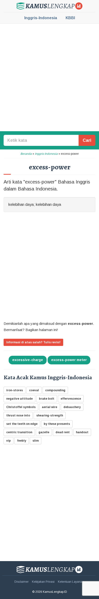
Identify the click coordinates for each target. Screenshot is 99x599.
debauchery (72, 407)
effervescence (71, 398)
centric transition (19, 432)
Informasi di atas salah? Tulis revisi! (33, 342)
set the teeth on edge (21, 424)
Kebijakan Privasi (43, 581)
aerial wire (49, 407)
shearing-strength (49, 415)
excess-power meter (69, 360)
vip (8, 440)
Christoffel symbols (21, 407)
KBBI (70, 18)
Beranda (26, 153)
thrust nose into (18, 415)
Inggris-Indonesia (40, 18)
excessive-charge (27, 360)
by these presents (57, 424)
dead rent (63, 432)
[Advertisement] (49, 77)
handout (82, 432)
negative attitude (19, 398)
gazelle (43, 432)
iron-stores (14, 390)
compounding (55, 390)
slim (35, 440)
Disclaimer (21, 581)
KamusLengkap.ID (49, 6)
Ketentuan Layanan (71, 581)
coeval (34, 390)
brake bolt (46, 398)
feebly (21, 440)
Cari (87, 140)
